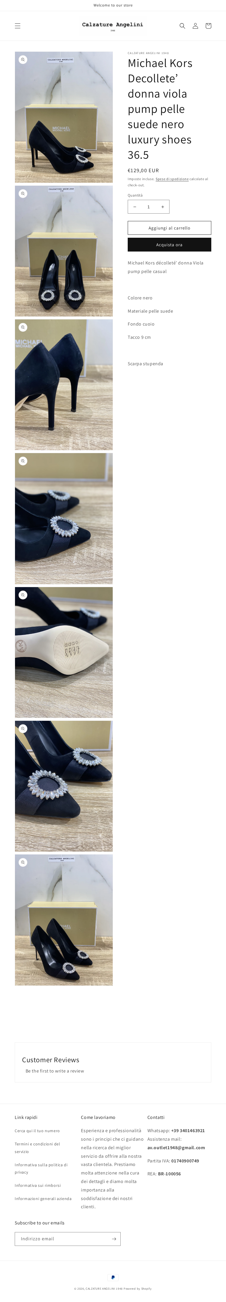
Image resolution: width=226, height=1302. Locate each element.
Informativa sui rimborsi (38, 1185)
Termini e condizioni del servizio (37, 1147)
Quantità (135, 195)
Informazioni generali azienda (43, 1198)
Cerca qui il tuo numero (37, 1130)
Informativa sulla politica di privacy (41, 1168)
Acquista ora (169, 244)
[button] (17, 25)
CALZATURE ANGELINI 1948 (104, 1289)
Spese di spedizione (172, 179)
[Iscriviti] (113, 1239)
